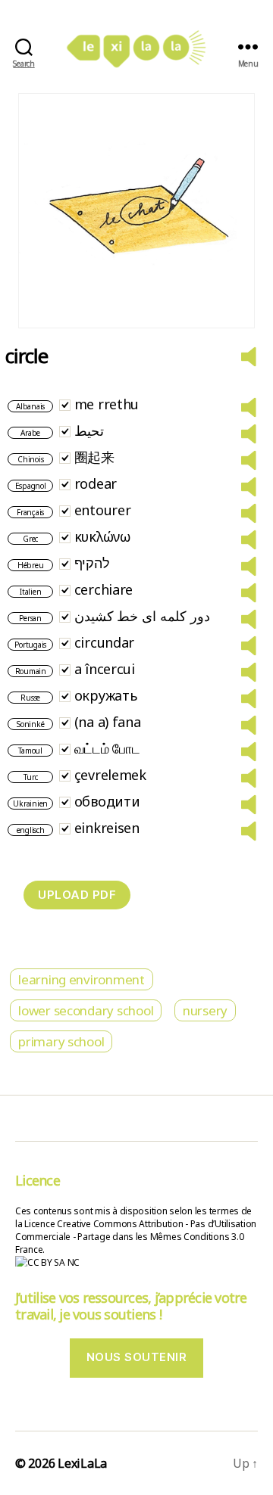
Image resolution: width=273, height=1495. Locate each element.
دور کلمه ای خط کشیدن (142, 616)
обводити (107, 801)
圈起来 (94, 457)
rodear (95, 483)
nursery (205, 1010)
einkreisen (107, 828)
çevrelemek (110, 775)
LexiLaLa (82, 1463)
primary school (61, 1041)
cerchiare (103, 589)
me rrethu (107, 404)
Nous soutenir (136, 1357)
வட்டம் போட (107, 748)
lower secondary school (85, 1010)
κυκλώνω (102, 536)
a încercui (104, 669)
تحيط (89, 430)
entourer (102, 510)
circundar (104, 642)
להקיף (92, 563)
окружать (105, 695)
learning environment (81, 979)
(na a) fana (107, 722)
